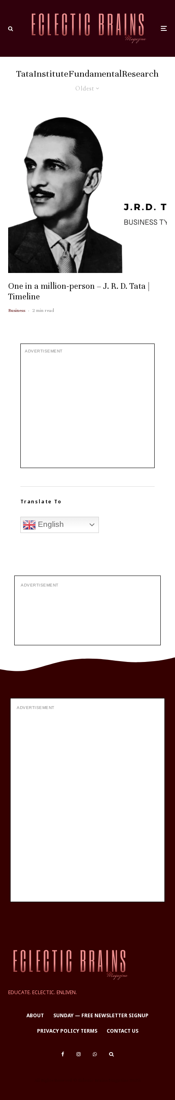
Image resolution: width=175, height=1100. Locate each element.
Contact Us (122, 1030)
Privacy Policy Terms (67, 1030)
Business (16, 310)
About (35, 1015)
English (50, 524)
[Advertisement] (87, 411)
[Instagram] (78, 1054)
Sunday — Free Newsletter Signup (101, 1015)
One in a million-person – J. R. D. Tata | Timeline (79, 291)
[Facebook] (62, 1054)
